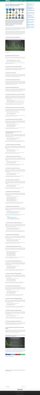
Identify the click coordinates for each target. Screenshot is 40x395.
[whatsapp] (22, 354)
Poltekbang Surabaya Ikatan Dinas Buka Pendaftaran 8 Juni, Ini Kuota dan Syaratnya (30, 27)
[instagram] (21, 389)
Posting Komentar (12, 7)
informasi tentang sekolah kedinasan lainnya (18, 350)
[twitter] (12, 354)
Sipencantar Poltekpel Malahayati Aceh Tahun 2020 (19, 231)
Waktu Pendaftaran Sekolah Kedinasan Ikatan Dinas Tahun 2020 (12, 29)
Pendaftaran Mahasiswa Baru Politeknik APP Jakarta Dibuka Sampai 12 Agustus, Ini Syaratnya (30, 8)
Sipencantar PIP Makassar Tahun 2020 (15, 188)
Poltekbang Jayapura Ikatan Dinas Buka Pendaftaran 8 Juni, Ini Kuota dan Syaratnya (30, 17)
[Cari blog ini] (34, 0)
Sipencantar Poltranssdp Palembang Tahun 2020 (18, 141)
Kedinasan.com (11, 27)
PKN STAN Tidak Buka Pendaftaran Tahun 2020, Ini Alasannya (14, 324)
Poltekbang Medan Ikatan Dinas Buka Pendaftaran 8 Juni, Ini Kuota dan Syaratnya (30, 22)
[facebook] (7, 354)
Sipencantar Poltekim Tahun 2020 (16, 76)
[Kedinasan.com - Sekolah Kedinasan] (8, 1)
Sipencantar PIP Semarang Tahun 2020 (15, 176)
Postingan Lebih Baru (8, 386)
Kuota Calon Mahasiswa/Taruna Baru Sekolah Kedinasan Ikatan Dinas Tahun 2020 (30, 11)
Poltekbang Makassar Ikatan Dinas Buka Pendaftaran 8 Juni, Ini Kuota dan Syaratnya (30, 25)
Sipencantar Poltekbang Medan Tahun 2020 (17, 295)
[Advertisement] (15, 363)
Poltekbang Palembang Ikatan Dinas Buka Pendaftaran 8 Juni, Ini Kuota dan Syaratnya (30, 20)
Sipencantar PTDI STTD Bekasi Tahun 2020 (17, 104)
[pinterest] (17, 354)
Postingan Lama (23, 386)
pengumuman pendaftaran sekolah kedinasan (18, 349)
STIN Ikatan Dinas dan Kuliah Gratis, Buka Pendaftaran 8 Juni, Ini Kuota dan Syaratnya (30, 13)
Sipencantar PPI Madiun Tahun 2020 (14, 128)
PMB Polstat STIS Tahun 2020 (11, 63)
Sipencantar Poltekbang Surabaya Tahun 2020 (17, 270)
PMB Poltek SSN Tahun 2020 (18, 69)
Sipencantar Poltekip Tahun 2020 (13, 84)
